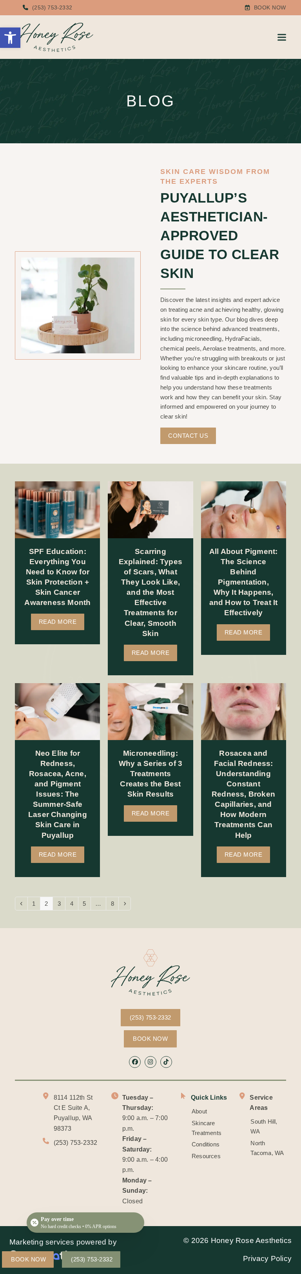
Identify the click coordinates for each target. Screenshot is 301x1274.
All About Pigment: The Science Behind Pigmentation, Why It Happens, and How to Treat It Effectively (243, 582)
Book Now (270, 7)
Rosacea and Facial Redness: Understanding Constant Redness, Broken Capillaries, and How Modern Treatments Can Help (243, 794)
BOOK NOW (150, 1038)
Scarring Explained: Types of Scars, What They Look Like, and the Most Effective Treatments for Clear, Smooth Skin (150, 592)
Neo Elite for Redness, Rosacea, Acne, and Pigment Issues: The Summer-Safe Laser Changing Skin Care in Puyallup (57, 794)
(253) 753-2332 (52, 7)
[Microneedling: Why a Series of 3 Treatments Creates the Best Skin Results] (150, 710)
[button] (10, 37)
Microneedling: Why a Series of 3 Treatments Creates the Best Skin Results (150, 774)
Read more (58, 621)
